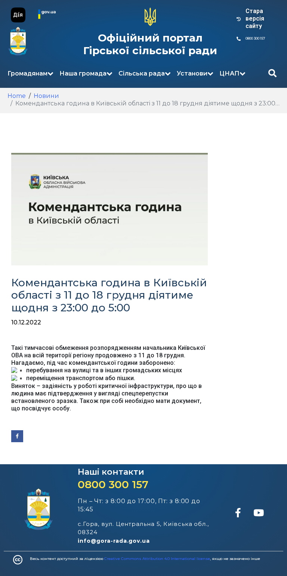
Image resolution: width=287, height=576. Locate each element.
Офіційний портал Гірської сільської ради (150, 44)
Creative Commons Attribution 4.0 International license (157, 558)
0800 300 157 (113, 484)
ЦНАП (229, 73)
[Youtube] (258, 512)
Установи (192, 73)
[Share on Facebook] (17, 436)
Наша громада (83, 73)
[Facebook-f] (238, 512)
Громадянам (27, 73)
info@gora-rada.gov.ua (114, 541)
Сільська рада (141, 73)
